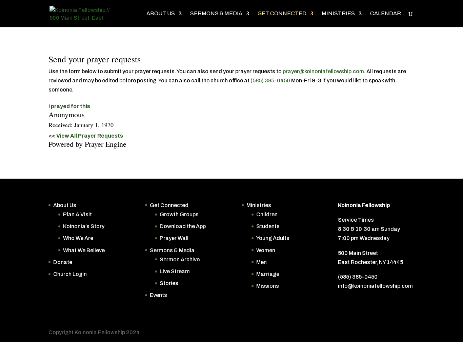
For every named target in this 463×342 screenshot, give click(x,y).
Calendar (385, 13)
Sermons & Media (216, 13)
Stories (169, 283)
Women (265, 250)
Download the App (183, 226)
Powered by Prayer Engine (87, 144)
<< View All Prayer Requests (85, 136)
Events (158, 295)
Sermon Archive (180, 259)
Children (267, 214)
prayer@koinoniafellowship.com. (324, 71)
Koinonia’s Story (83, 226)
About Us (160, 13)
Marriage (267, 274)
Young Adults (272, 238)
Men (261, 262)
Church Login (70, 274)
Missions (267, 286)
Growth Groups (179, 214)
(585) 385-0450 (270, 80)
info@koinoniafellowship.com (375, 286)
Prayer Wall (174, 238)
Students (268, 226)
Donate (62, 262)
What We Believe (84, 250)
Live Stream (175, 271)
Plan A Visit (77, 214)
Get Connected (282, 13)
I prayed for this (69, 106)
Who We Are (78, 238)
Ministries (338, 13)
